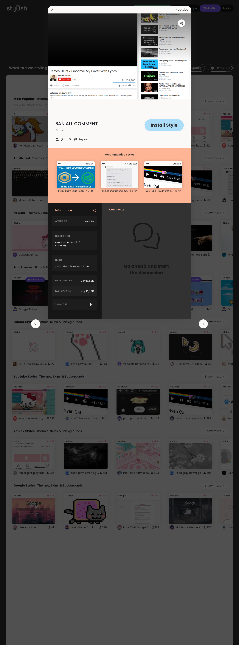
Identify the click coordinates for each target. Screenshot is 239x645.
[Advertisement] (15, 323)
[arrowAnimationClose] (35, 324)
